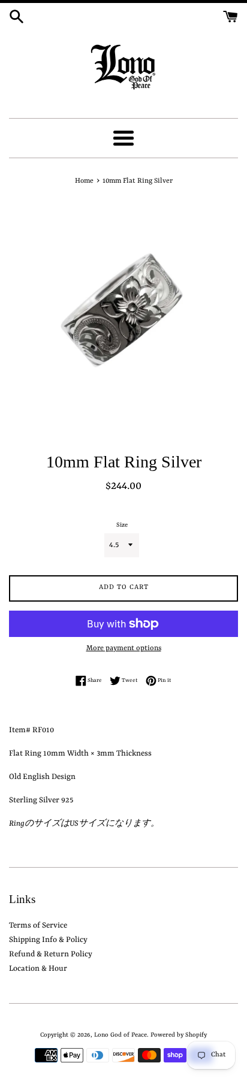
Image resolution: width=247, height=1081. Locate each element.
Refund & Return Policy (50, 954)
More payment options (123, 648)
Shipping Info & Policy (48, 939)
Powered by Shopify (178, 1034)
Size (122, 525)
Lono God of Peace (120, 1034)
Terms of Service (38, 925)
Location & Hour (38, 968)
